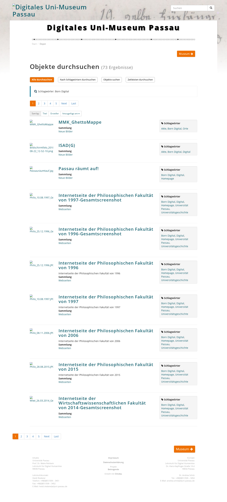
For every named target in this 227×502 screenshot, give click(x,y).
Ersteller (55, 113)
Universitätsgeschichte (174, 212)
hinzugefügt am (70, 113)
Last (73, 103)
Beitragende (113, 469)
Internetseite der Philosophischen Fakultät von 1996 (106, 265)
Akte (163, 128)
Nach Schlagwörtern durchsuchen (78, 79)
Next (64, 103)
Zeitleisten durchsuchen (140, 79)
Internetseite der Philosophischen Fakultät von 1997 (106, 299)
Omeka (118, 473)
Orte (185, 128)
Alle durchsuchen (42, 79)
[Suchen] (211, 8)
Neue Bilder (66, 131)
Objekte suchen (111, 79)
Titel (45, 113)
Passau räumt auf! (79, 168)
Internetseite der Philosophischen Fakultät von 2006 (106, 333)
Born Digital (175, 128)
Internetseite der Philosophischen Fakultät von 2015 (106, 366)
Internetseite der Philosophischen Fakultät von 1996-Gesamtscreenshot (106, 231)
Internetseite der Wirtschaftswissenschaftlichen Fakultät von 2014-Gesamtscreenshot (102, 403)
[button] (45, 113)
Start (34, 43)
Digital (186, 151)
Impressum (113, 457)
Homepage (167, 178)
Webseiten (65, 209)
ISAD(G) (67, 145)
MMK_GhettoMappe (80, 122)
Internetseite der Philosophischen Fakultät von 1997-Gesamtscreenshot (106, 197)
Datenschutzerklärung (113, 462)
